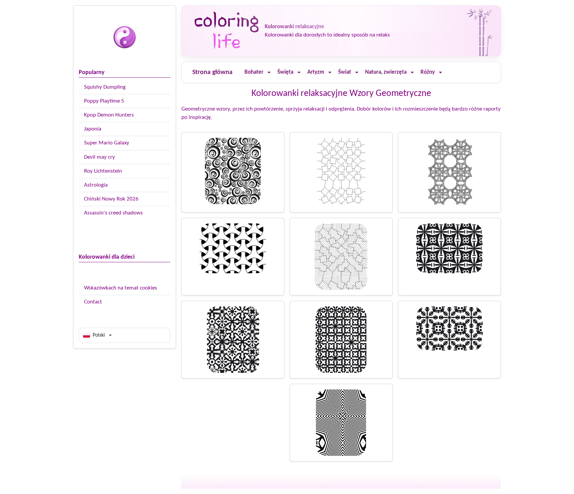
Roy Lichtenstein (103, 171)
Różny (428, 72)
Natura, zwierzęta (386, 72)
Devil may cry (99, 157)
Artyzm (315, 72)
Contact (93, 302)
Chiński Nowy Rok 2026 (111, 199)
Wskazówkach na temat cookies (120, 288)
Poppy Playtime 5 (104, 101)
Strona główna (212, 72)
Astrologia (96, 185)
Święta (285, 72)
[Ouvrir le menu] (269, 72)
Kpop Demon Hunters (109, 115)
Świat (344, 72)
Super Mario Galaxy (106, 143)
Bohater (253, 72)
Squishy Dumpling (105, 87)
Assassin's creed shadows (113, 213)
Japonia (92, 129)
